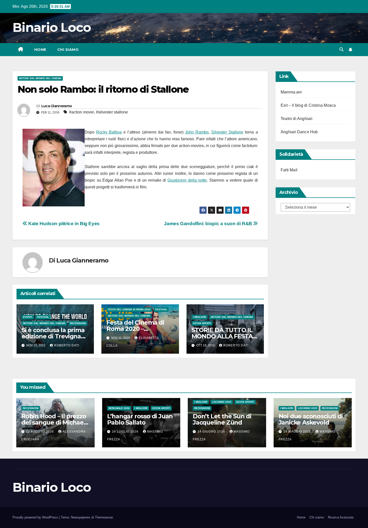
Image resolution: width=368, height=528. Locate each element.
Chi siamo (68, 49)
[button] (341, 49)
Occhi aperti (202, 323)
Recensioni (78, 323)
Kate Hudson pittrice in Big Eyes (63, 223)
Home (40, 49)
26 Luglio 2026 (125, 431)
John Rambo (197, 132)
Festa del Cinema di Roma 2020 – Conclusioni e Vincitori (138, 329)
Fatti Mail (289, 170)
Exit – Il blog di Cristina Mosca (308, 105)
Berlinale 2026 (119, 408)
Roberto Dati (66, 345)
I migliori (199, 317)
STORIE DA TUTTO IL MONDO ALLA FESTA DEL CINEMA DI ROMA (224, 336)
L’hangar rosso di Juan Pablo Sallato (140, 419)
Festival (43, 317)
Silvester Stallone (227, 132)
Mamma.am (291, 92)
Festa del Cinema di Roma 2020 (129, 309)
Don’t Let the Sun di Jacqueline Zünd (222, 419)
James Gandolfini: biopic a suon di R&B (208, 223)
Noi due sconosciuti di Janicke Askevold (311, 419)
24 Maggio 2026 (297, 431)
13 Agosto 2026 (40, 431)
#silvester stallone (112, 112)
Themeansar (104, 517)
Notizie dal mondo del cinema (40, 78)
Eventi (27, 317)
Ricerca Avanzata (340, 517)
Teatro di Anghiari (297, 118)
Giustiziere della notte (187, 180)
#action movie (81, 112)
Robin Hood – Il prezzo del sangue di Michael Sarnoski (53, 422)
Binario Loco (52, 27)
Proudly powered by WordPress (36, 517)
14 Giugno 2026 (212, 431)
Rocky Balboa (109, 132)
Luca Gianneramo (56, 106)
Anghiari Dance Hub (299, 132)
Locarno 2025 (221, 402)
